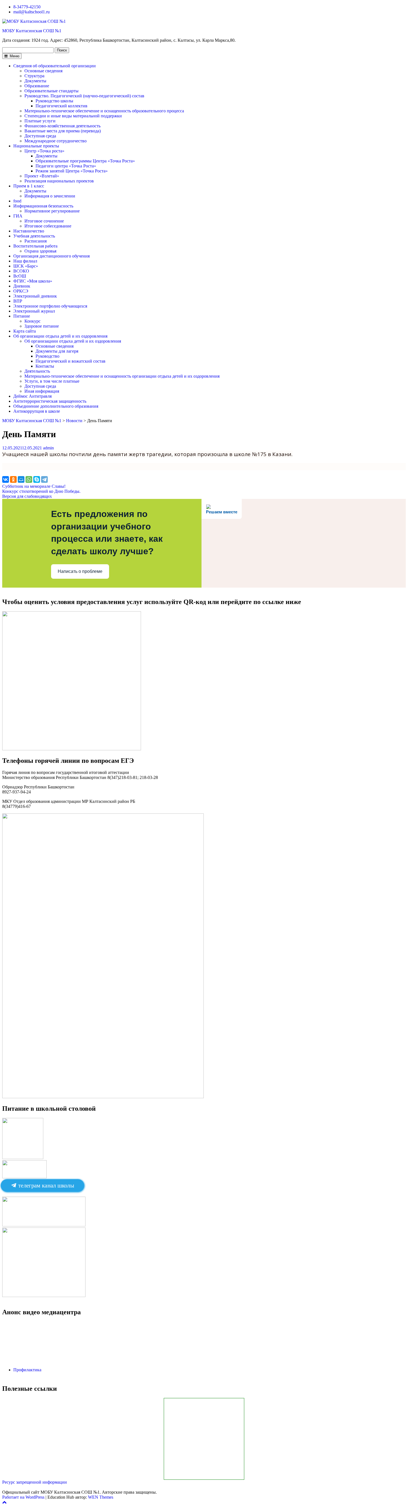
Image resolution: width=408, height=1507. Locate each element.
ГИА (17, 216)
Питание (21, 316)
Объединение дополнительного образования (55, 406)
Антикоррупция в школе (36, 411)
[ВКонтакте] (5, 479)
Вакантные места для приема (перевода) (62, 130)
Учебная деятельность (34, 236)
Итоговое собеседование (47, 226)
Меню (14, 56)
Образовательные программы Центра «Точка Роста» (85, 161)
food (17, 201)
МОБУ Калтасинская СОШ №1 (31, 30)
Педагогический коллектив (61, 105)
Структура (34, 75)
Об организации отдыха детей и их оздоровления (60, 336)
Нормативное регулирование (52, 211)
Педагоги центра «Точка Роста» (66, 166)
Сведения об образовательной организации (54, 65)
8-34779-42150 (27, 6)
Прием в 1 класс (28, 186)
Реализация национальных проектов (59, 181)
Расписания (35, 241)
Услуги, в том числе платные (51, 381)
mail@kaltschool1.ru (31, 11)
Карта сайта (24, 331)
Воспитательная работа (35, 246)
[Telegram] (44, 479)
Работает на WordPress (23, 1497)
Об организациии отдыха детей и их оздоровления (72, 341)
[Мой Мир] (21, 479)
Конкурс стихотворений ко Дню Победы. (41, 491)
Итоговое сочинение (44, 221)
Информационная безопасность (43, 206)
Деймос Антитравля (32, 396)
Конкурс (32, 321)
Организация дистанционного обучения (51, 256)
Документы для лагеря (57, 351)
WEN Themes (100, 1497)
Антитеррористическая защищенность (49, 401)
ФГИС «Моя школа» (32, 281)
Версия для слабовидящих (27, 496)
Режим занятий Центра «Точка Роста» (72, 171)
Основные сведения (43, 70)
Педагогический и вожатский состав (70, 361)
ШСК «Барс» (25, 266)
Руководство (47, 356)
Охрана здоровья (40, 251)
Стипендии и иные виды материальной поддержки (73, 115)
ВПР (17, 301)
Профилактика (27, 1369)
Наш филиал (25, 261)
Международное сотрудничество (55, 140)
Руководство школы (54, 100)
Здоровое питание (41, 326)
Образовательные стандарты (51, 90)
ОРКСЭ (20, 291)
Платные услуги (40, 120)
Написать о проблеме (80, 571)
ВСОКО (21, 271)
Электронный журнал (34, 311)
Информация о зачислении (49, 196)
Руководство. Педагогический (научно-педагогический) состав (84, 95)
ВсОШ (19, 276)
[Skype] (36, 479)
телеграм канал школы (45, 1185)
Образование (36, 85)
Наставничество (28, 231)
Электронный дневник (35, 296)
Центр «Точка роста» (44, 151)
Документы (35, 80)
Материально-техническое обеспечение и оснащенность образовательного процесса (104, 110)
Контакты (45, 366)
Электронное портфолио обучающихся (50, 306)
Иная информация (41, 391)
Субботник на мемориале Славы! (34, 486)
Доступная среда (40, 135)
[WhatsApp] (29, 479)
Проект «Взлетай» (41, 176)
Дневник (21, 286)
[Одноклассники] (13, 479)
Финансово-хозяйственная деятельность (62, 125)
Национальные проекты (36, 145)
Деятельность (37, 371)
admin (48, 448)
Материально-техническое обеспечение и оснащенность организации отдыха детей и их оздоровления (122, 376)
